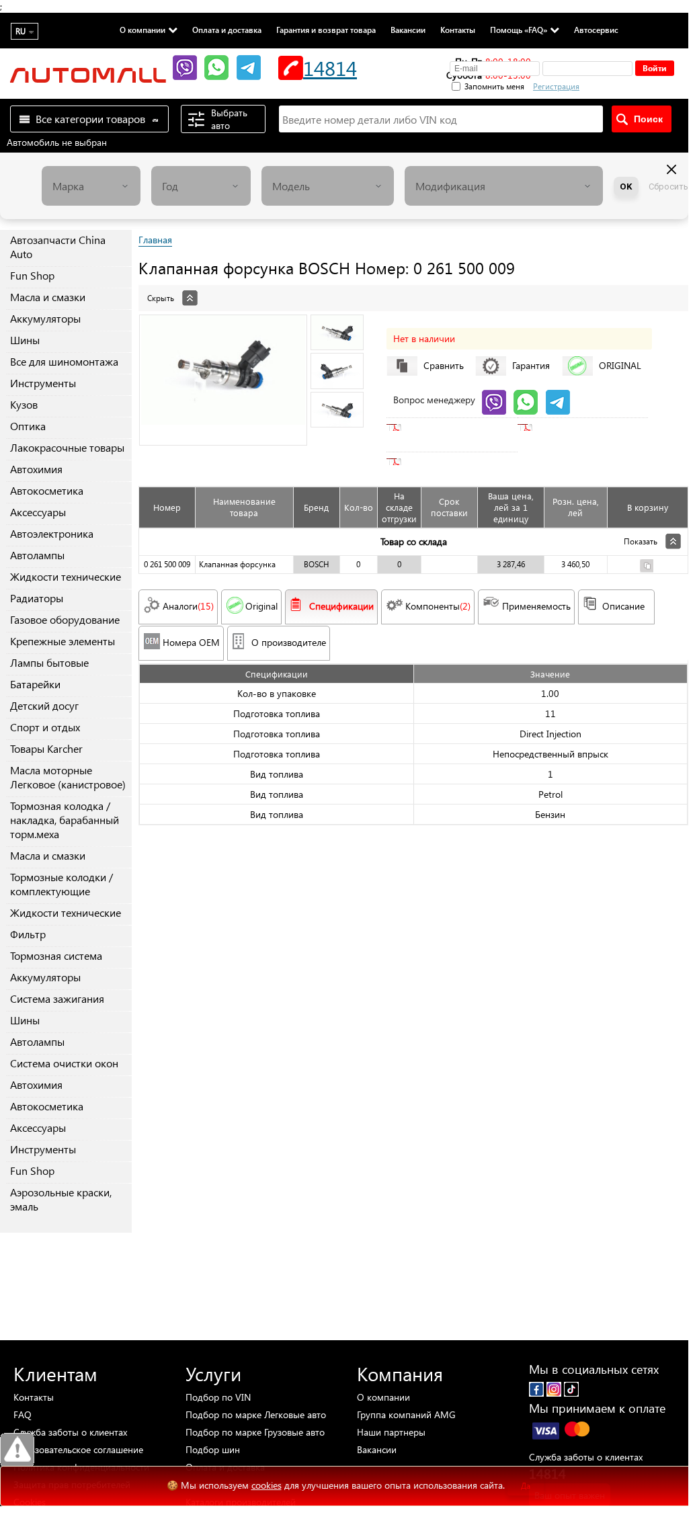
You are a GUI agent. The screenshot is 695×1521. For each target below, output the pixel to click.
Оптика (28, 426)
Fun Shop (32, 275)
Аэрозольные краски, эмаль (61, 1199)
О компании (142, 29)
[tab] (413, 291)
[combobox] (91, 186)
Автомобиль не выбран (57, 142)
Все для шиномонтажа (64, 361)
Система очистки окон (64, 1063)
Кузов (24, 404)
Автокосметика (46, 490)
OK (626, 186)
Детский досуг (44, 705)
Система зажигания (57, 998)
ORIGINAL (620, 365)
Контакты (457, 29)
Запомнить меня (494, 86)
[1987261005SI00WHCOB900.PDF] (561, 427)
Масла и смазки (47, 297)
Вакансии (408, 29)
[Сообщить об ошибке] (17, 1450)
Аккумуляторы (45, 318)
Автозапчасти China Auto (58, 247)
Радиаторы (36, 598)
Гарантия (531, 365)
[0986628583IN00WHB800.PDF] (430, 427)
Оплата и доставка (226, 29)
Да (525, 1486)
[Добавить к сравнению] (646, 567)
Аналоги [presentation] (188, 606)
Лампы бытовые (49, 662)
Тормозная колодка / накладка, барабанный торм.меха (64, 819)
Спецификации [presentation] (341, 606)
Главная (155, 239)
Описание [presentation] (623, 606)
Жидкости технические (65, 576)
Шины (25, 340)
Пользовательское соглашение (78, 1449)
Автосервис (596, 29)
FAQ (22, 1414)
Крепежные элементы (62, 641)
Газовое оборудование (65, 619)
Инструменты (43, 383)
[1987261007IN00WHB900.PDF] (430, 461)
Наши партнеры (391, 1432)
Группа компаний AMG (406, 1414)
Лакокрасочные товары (67, 447)
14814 (330, 67)
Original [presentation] (261, 606)
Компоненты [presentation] (438, 606)
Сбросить (668, 186)
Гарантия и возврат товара (326, 29)
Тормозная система (56, 955)
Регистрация (556, 86)
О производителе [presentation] (288, 642)
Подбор (218, 1397)
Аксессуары (38, 512)
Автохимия (36, 469)
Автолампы (37, 555)
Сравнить (443, 365)
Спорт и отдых (45, 727)
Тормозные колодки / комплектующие (61, 884)
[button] (627, 84)
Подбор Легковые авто (256, 1414)
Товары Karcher (46, 748)
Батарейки (35, 684)
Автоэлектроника (51, 533)
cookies (266, 1485)
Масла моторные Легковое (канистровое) (68, 777)
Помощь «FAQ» (518, 29)
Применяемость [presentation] (536, 606)
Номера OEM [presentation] (191, 642)
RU (20, 31)
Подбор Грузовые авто (255, 1432)
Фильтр (28, 934)
